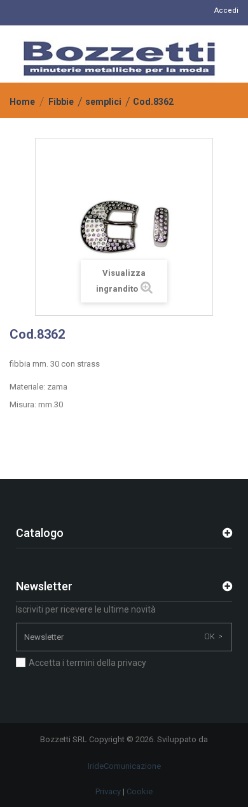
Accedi (226, 10)
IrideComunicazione (124, 766)
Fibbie (61, 102)
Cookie (140, 791)
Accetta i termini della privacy (87, 663)
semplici (103, 102)
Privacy (108, 791)
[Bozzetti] (119, 59)
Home (22, 102)
